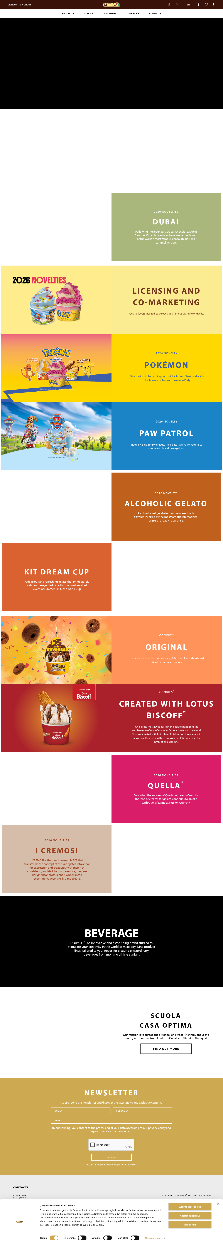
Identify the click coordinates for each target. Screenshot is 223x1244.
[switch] (107, 1238)
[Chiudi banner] (218, 1204)
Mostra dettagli (153, 1238)
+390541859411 (21, 1195)
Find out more (166, 1048)
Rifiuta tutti (190, 1224)
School (88, 13)
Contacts (155, 13)
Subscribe (111, 1157)
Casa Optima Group (19, 4)
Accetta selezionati (190, 1215)
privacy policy (157, 1128)
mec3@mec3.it (21, 1198)
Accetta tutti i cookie (190, 1206)
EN (188, 4)
